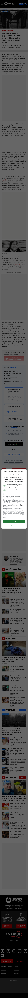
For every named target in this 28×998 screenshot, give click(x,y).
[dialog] (14, 499)
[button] (14, 494)
